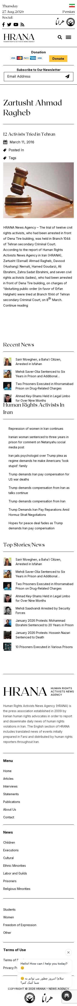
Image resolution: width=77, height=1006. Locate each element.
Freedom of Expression (19, 925)
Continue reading (15, 305)
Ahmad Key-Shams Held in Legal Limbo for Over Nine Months (43, 398)
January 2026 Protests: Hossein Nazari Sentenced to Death (43, 635)
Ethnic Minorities (14, 865)
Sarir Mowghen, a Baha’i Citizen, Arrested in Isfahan (38, 362)
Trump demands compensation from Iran (37, 501)
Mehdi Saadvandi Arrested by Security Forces (43, 610)
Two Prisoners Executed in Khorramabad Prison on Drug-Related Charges (44, 386)
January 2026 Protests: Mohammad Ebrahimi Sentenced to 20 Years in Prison (45, 623)
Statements (11, 794)
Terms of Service (15, 960)
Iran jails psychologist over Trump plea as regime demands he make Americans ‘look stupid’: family (39, 461)
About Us (9, 809)
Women (8, 917)
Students (9, 909)
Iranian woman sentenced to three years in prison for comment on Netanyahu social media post (39, 442)
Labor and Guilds (15, 873)
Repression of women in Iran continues (36, 428)
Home (7, 771)
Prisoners (9, 881)
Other (7, 932)
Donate (58, 59)
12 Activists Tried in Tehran (29, 133)
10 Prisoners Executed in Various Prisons (44, 647)
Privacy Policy (13, 968)
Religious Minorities (16, 889)
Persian (69, 11)
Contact (8, 817)
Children (9, 842)
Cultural (8, 858)
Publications (11, 802)
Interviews (10, 786)
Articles (8, 778)
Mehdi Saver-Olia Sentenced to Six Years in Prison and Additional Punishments (40, 374)
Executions (11, 850)
